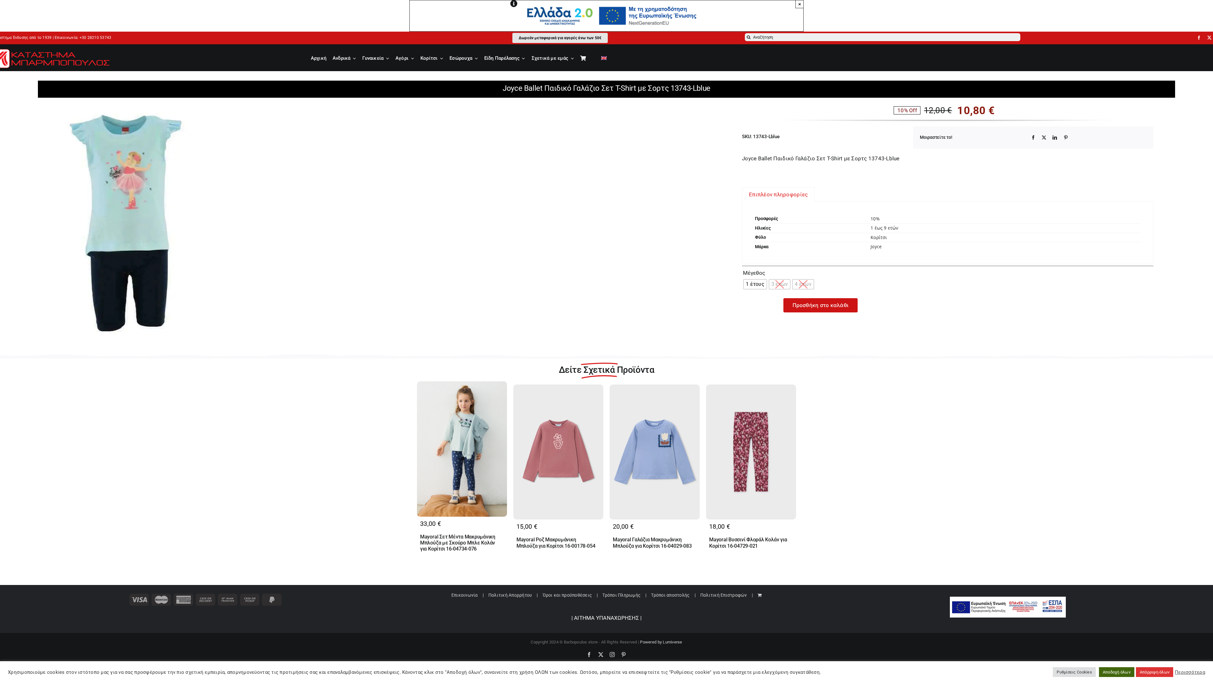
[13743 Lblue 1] (123, 221)
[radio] (755, 284)
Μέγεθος (754, 273)
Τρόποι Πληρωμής (621, 595)
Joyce (876, 246)
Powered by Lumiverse (661, 642)
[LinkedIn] (1054, 137)
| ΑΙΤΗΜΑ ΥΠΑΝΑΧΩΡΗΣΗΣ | (606, 618)
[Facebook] (1033, 137)
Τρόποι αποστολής (670, 595)
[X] (1044, 137)
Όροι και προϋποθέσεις (567, 595)
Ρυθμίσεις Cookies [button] (1074, 672)
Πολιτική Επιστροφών (723, 595)
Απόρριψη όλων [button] (1154, 672)
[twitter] (1209, 38)
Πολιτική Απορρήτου (510, 595)
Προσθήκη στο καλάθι (821, 305)
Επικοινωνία (464, 595)
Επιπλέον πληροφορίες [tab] (778, 194)
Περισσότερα (1190, 672)
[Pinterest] (1065, 137)
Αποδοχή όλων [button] (1117, 672)
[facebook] (1199, 38)
